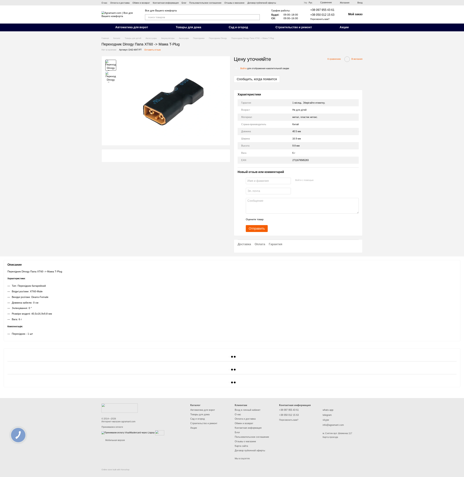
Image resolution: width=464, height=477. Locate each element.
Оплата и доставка (120, 3)
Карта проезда (330, 437)
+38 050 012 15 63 (322, 14)
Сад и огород (238, 27)
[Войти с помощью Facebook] (317, 180)
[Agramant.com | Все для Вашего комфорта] (120, 408)
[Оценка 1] (269, 219)
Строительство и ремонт (294, 27)
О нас (104, 3)
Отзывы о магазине (234, 3)
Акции (344, 27)
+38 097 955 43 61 (322, 9)
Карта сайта (241, 446)
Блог (184, 3)
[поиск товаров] (257, 17)
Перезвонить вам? (320, 19)
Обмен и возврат (141, 3)
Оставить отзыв (152, 50)
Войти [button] (243, 68)
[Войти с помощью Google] (323, 180)
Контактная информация (166, 3)
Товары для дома (188, 27)
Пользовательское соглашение (205, 3)
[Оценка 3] (281, 219)
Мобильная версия (115, 440)
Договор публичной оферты (261, 3)
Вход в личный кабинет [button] (247, 410)
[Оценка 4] (287, 219)
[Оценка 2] (275, 219)
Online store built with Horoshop (115, 469)
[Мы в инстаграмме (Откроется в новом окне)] (285, 2)
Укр (305, 3)
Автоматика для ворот (131, 27)
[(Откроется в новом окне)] (159, 432)
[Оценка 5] (293, 219)
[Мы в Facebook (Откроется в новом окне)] (281, 2)
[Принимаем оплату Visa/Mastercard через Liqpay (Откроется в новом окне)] (128, 432)
